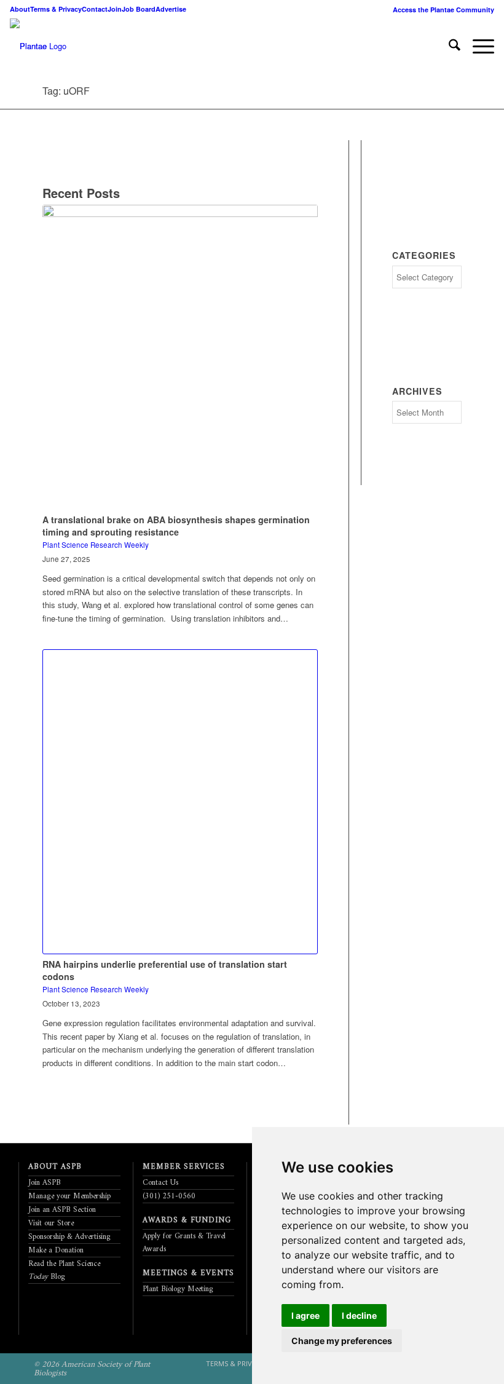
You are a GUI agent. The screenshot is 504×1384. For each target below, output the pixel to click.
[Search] (448, 46)
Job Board (139, 9)
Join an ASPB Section (62, 1210)
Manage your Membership (69, 1196)
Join (115, 9)
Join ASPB (44, 1183)
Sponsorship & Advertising (69, 1237)
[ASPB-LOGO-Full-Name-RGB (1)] (28, 46)
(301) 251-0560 (169, 1196)
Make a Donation (56, 1250)
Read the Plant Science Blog (64, 1270)
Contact (95, 9)
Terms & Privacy (56, 9)
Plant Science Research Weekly (95, 545)
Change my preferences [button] (341, 1340)
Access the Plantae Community (443, 9)
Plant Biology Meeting (178, 1289)
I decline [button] (359, 1315)
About (20, 9)
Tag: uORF (66, 91)
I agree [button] (305, 1315)
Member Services (184, 1167)
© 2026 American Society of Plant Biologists (92, 1369)
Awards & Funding (187, 1220)
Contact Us (160, 1183)
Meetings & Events (188, 1273)
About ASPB (55, 1167)
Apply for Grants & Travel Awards (184, 1242)
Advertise (171, 9)
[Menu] (477, 46)
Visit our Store (51, 1223)
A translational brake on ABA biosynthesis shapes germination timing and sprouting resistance (176, 525)
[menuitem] (440, 9)
